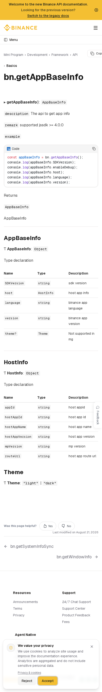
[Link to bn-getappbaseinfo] (9, 87)
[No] (86, 148)
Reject (27, 681)
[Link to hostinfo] (31, 362)
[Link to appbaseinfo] (44, 238)
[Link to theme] (27, 472)
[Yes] (79, 148)
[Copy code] (94, 149)
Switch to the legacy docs (48, 16)
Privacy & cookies (29, 673)
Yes (50, 526)
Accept (48, 681)
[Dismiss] (91, 646)
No (69, 526)
